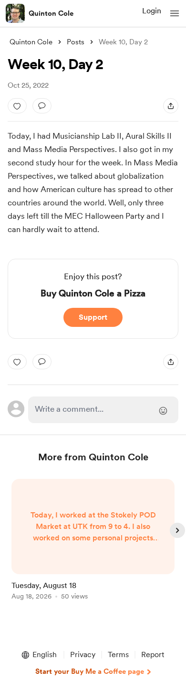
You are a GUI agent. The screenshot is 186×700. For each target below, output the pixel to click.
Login (151, 10)
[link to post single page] (93, 541)
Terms (118, 654)
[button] (174, 13)
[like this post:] (17, 105)
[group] (93, 545)
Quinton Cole (51, 13)
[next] (177, 530)
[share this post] (170, 105)
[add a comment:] (42, 105)
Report (152, 654)
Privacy (82, 654)
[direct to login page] (103, 409)
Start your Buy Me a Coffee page (89, 671)
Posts (75, 42)
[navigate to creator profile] (15, 13)
